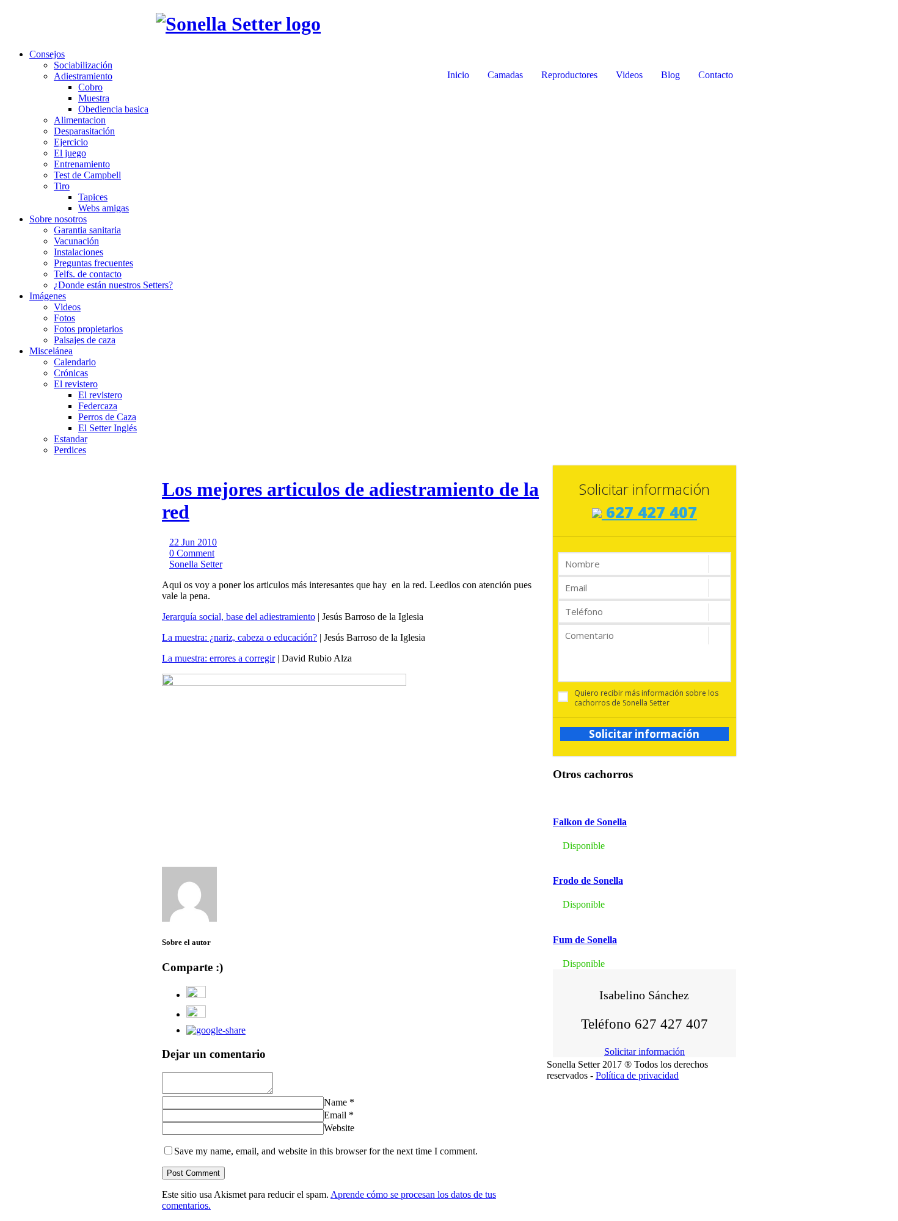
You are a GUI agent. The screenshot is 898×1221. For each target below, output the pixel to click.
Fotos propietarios (88, 329)
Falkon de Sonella (590, 822)
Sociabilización (83, 65)
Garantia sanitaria (87, 230)
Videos (629, 75)
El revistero (76, 384)
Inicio (458, 75)
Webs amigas (103, 208)
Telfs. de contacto (88, 274)
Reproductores (569, 75)
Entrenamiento (82, 164)
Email (335, 1115)
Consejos (47, 54)
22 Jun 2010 (193, 542)
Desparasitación (84, 131)
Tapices (93, 197)
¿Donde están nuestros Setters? (113, 285)
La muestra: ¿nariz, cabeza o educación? (239, 637)
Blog (670, 75)
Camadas (505, 75)
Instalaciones (78, 252)
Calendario (75, 362)
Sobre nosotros (58, 219)
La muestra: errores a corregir (218, 658)
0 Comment (191, 553)
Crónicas (71, 373)
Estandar (70, 439)
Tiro (62, 186)
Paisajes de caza (84, 340)
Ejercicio (71, 142)
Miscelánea (51, 351)
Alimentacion (80, 120)
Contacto (715, 75)
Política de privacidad (637, 1075)
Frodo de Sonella (588, 880)
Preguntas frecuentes (93, 263)
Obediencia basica (113, 109)
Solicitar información (644, 734)
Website (339, 1128)
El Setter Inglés (107, 428)
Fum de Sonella (585, 940)
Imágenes (47, 296)
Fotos (64, 318)
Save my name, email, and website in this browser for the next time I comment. (326, 1151)
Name (335, 1102)
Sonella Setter (195, 564)
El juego (70, 153)
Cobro (90, 87)
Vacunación (76, 241)
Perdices (70, 450)
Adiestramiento (83, 76)
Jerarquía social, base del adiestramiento (238, 616)
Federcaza (97, 406)
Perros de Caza (107, 417)
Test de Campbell (87, 175)
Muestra (93, 98)
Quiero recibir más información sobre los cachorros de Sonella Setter (646, 698)
